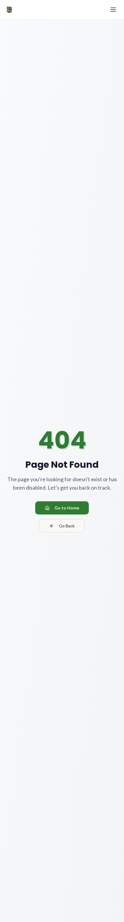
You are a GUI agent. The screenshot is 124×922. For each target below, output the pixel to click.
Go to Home (66, 507)
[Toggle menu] (113, 10)
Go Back (67, 525)
